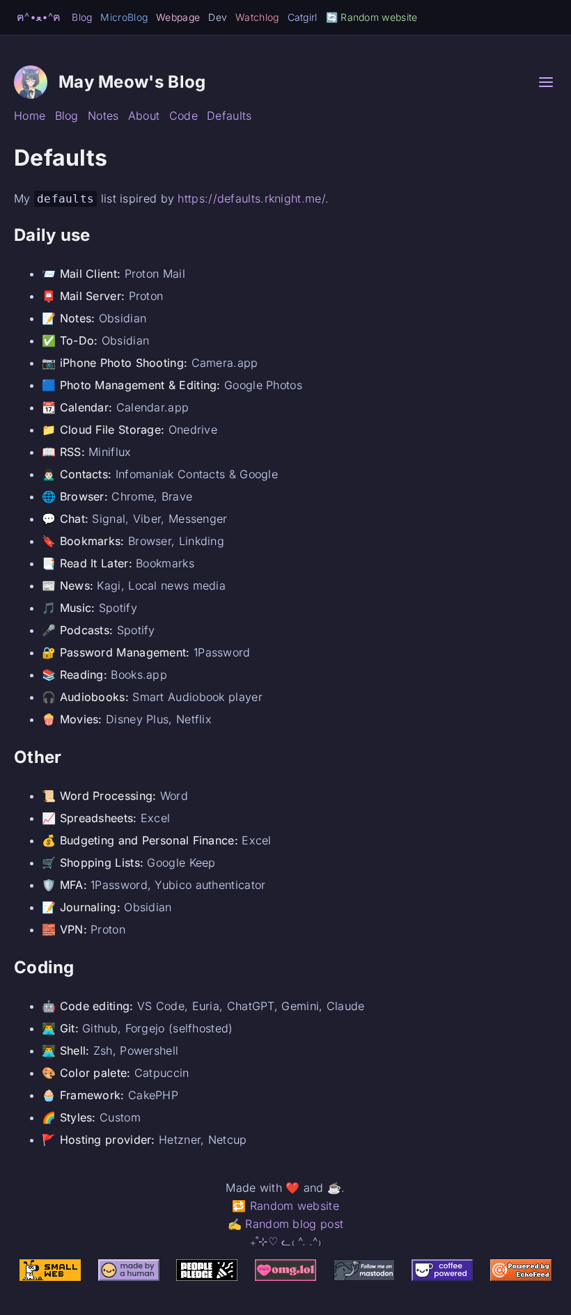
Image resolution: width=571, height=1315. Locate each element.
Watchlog (257, 17)
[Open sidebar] (546, 82)
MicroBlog (124, 17)
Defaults (229, 116)
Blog (82, 17)
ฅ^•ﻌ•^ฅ (39, 17)
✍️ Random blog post (285, 1224)
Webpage (178, 17)
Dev (217, 17)
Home (29, 116)
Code (183, 116)
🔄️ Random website (372, 17)
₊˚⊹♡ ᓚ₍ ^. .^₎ (285, 1241)
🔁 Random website (285, 1206)
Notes (103, 116)
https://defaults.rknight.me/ (251, 198)
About (144, 116)
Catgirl (303, 17)
